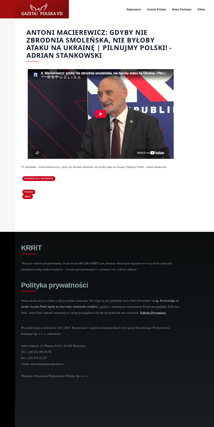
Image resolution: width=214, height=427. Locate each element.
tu (157, 300)
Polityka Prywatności (153, 312)
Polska (28, 192)
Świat (27, 197)
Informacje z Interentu (38, 178)
